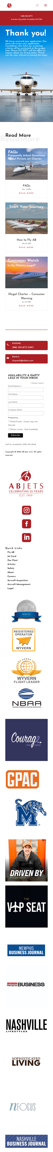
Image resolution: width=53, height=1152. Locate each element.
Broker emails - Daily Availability (24, 429)
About (10, 572)
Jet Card (11, 556)
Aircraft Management (18, 584)
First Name (13, 394)
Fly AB (10, 552)
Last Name (12, 402)
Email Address (15, 386)
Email (16, 357)
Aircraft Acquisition (17, 580)
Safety (10, 568)
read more (26, 193)
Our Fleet (12, 560)
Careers (11, 576)
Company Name (15, 410)
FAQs (26, 185)
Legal (10, 588)
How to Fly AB (26, 240)
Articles (11, 564)
